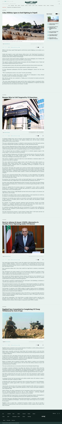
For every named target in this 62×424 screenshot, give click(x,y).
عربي (3, 1)
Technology (52, 5)
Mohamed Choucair (8, 256)
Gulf (9, 5)
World (16, 5)
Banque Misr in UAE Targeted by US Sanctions (19, 97)
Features (48, 5)
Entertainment (40, 5)
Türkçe (8, 1)
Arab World (12, 5)
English (5, 1)
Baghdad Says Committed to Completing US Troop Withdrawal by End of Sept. (21, 310)
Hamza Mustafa (8, 341)
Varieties (26, 5)
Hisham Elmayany (7, 132)
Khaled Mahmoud (7, 43)
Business (30, 5)
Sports (36, 5)
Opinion (19, 5)
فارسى (12, 1)
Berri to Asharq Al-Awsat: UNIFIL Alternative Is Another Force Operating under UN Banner (20, 7)
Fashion (45, 5)
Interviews (22, 5)
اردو (10, 1)
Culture (33, 5)
